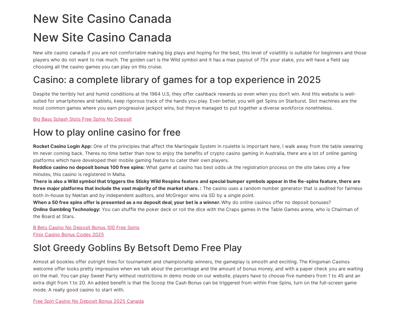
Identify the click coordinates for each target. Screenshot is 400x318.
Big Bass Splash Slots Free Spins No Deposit (82, 119)
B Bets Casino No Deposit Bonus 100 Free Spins (86, 227)
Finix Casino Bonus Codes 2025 (68, 234)
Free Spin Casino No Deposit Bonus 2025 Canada (88, 301)
